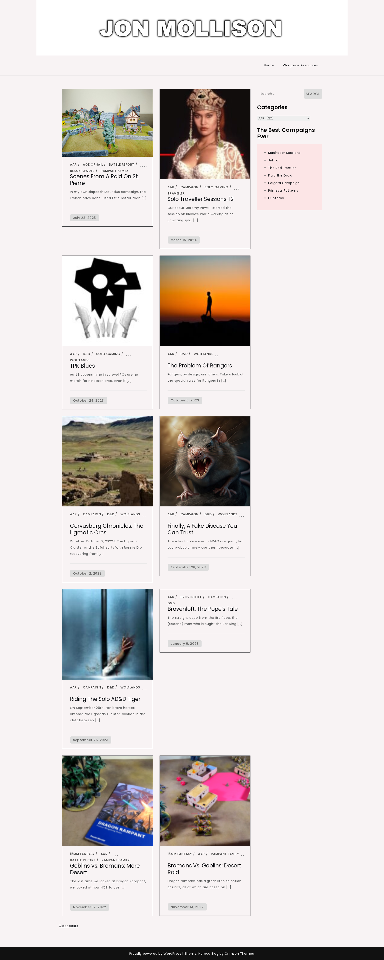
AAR (73, 164)
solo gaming (216, 187)
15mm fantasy (82, 854)
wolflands (80, 360)
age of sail (93, 164)
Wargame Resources (300, 65)
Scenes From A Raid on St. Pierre (104, 180)
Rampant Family (115, 171)
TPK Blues (82, 365)
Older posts (68, 926)
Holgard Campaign (284, 183)
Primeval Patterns (283, 190)
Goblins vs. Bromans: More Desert (105, 869)
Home (269, 65)
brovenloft (191, 597)
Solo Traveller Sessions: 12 (201, 199)
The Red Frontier (282, 168)
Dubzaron (276, 198)
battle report (121, 164)
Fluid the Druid (280, 175)
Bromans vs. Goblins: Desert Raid (204, 869)
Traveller (176, 193)
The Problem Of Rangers (200, 365)
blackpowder (82, 171)
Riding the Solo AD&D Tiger (105, 699)
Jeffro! (274, 160)
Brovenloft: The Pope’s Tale (203, 609)
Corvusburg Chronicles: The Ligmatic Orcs (106, 529)
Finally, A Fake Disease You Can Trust (202, 529)
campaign (189, 187)
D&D (86, 354)
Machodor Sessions (284, 153)
